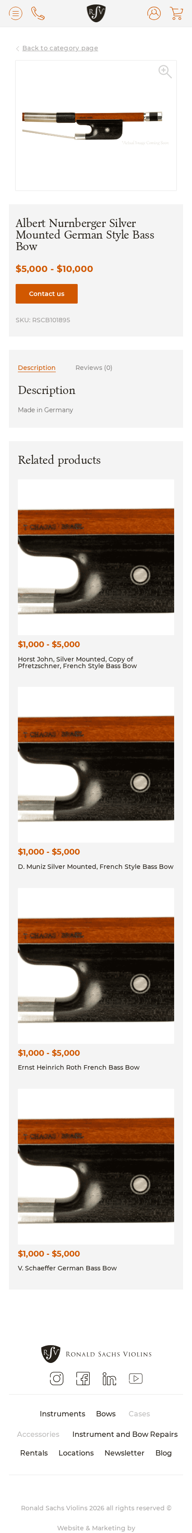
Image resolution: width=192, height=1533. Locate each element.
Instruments (62, 1413)
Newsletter (124, 1452)
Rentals (34, 1452)
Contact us (46, 293)
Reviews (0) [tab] (94, 367)
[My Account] (154, 13)
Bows (106, 1413)
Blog (163, 1452)
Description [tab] (37, 367)
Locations (76, 1452)
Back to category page (60, 48)
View (96, 557)
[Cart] (176, 13)
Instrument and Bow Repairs (125, 1434)
